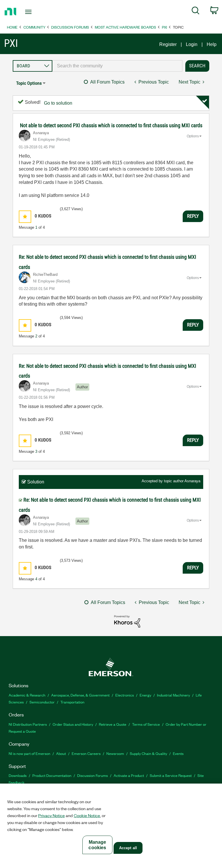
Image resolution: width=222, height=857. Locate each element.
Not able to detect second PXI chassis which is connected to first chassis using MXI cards (111, 125)
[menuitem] (195, 11)
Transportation (72, 702)
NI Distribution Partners (28, 724)
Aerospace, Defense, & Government (80, 695)
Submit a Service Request (171, 775)
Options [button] (193, 136)
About (61, 753)
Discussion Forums (70, 27)
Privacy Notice (51, 815)
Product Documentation (51, 775)
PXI (164, 27)
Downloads (18, 775)
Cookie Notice (87, 815)
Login (191, 44)
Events (178, 753)
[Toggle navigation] (35, 11)
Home (12, 27)
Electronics (124, 695)
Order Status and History (73, 724)
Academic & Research (27, 695)
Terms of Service (146, 724)
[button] (25, 217)
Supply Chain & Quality (148, 753)
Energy (145, 695)
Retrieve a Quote (112, 724)
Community (34, 27)
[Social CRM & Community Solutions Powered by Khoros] (127, 620)
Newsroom (115, 753)
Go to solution (58, 103)
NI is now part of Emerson (29, 753)
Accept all (128, 848)
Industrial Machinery (173, 695)
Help (212, 44)
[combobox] (117, 66)
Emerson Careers (86, 753)
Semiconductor (42, 702)
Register (168, 44)
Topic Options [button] (29, 83)
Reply (193, 216)
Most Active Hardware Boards (125, 27)
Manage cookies (97, 845)
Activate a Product (129, 775)
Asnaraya (192, 481)
